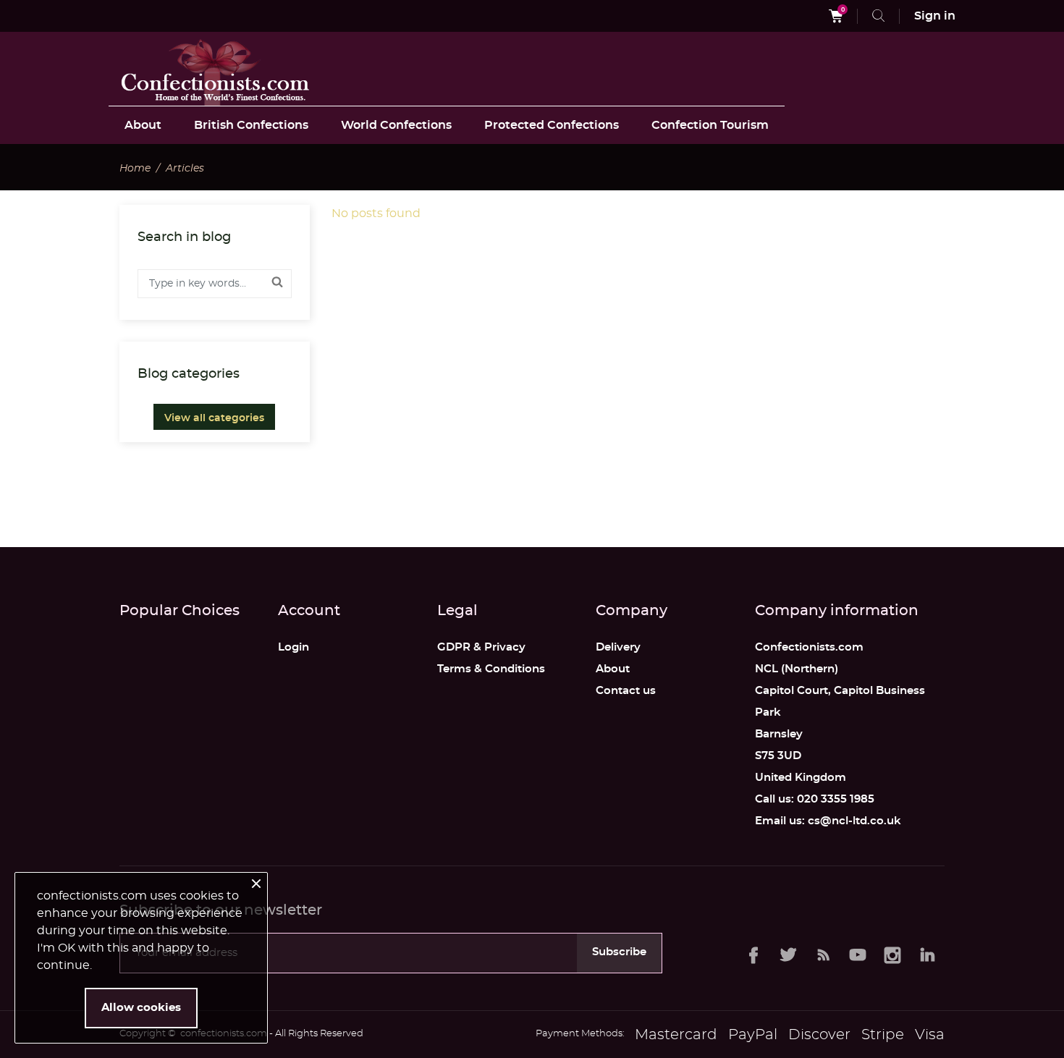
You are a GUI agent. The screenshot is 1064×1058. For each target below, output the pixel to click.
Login (293, 647)
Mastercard (676, 1035)
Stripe (882, 1035)
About (142, 125)
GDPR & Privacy (481, 647)
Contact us (626, 690)
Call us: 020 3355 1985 (814, 799)
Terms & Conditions (491, 669)
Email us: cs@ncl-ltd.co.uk (828, 821)
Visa (930, 1035)
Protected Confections (551, 125)
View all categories (214, 418)
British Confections (251, 125)
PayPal (752, 1035)
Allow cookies (141, 1007)
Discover (819, 1035)
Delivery (618, 647)
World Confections (396, 125)
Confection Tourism (710, 125)
